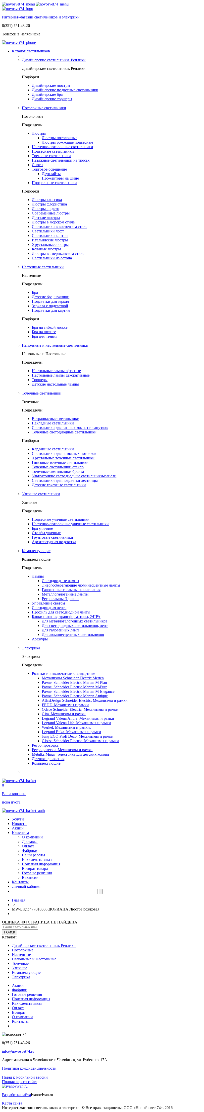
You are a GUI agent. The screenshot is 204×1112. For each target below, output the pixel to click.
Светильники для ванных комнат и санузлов (70, 427)
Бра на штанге (44, 332)
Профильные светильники (54, 183)
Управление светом (48, 603)
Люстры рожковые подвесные (67, 142)
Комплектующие (36, 551)
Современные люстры (51, 213)
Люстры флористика (49, 204)
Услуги (18, 819)
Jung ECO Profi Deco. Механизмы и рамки (77, 736)
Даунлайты (51, 174)
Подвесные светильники (53, 151)
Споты (37, 165)
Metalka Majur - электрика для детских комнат (70, 754)
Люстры (39, 133)
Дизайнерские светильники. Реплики (54, 60)
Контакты (20, 882)
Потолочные (22, 950)
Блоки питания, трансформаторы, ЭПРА (66, 616)
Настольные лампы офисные (56, 371)
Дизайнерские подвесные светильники (65, 90)
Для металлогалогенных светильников (74, 621)
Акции (18, 828)
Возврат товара (35, 868)
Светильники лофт (48, 231)
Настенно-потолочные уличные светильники (70, 524)
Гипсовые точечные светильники (60, 462)
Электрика (31, 648)
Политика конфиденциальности (29, 1068)
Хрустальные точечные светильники (63, 458)
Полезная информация (41, 864)
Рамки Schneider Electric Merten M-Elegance (78, 691)
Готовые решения (37, 873)
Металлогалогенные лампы (65, 594)
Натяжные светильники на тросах (61, 160)
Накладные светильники (53, 423)
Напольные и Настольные (34, 959)
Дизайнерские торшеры (52, 99)
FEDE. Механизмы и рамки (65, 705)
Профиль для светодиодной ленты (61, 612)
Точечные (20, 963)
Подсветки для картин (51, 310)
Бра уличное (42, 528)
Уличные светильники (41, 494)
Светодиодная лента (49, 608)
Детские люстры (46, 217)
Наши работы (33, 855)
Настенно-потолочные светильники (62, 147)
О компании (32, 837)
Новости (19, 823)
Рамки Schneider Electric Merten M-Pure (74, 687)
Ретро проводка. (45, 745)
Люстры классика (47, 200)
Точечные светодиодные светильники (64, 432)
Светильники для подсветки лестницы (65, 480)
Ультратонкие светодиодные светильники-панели (74, 476)
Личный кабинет (26, 886)
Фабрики (29, 850)
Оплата (28, 846)
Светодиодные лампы (60, 581)
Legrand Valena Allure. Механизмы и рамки (78, 718)
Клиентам (20, 832)
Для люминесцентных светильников (73, 634)
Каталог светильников (31, 51)
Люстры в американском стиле (58, 253)
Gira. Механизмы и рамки (64, 714)
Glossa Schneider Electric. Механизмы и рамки (80, 741)
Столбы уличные (46, 533)
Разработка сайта (16, 1095)
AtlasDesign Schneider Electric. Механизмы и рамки (85, 700)
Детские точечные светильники (59, 485)
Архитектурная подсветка (54, 542)
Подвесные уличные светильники (61, 519)
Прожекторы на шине (60, 178)
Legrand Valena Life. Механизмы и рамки (76, 723)
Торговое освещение (49, 169)
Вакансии (30, 877)
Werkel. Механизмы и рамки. (66, 727)
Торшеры (40, 380)
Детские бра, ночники (50, 297)
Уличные (19, 968)
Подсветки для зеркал (50, 301)
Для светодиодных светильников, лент (75, 625)
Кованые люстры (46, 249)
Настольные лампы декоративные (61, 375)
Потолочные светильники (44, 108)
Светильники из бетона (52, 258)
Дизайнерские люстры (51, 85)
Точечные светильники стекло (58, 467)
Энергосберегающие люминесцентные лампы (81, 585)
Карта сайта (12, 1103)
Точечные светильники (41, 393)
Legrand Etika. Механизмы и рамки (71, 732)
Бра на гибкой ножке (49, 327)
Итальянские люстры (50, 240)
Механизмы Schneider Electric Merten (73, 678)
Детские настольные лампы (55, 384)
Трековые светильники (51, 156)
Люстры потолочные (59, 138)
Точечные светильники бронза (58, 471)
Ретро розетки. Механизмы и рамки (62, 750)
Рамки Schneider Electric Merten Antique (75, 696)
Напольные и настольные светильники (55, 345)
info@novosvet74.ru (18, 1051)
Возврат (19, 1012)
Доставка (30, 841)
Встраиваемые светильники (55, 418)
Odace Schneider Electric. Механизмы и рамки (80, 709)
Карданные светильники (53, 449)
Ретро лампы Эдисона (60, 599)
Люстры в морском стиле (53, 222)
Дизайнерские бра (47, 94)
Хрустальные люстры (50, 244)
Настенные (21, 954)
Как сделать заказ (36, 859)
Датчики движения (48, 759)
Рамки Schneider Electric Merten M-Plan (74, 682)
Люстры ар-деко (45, 208)
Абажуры (40, 639)
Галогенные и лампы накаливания (71, 590)
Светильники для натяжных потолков (64, 453)
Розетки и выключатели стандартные (63, 673)
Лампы (38, 576)
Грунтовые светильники (52, 537)
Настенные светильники (43, 267)
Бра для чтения (44, 336)
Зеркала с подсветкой (50, 306)
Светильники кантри (50, 235)
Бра (35, 292)
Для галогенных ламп (60, 630)
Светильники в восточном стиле (59, 226)
